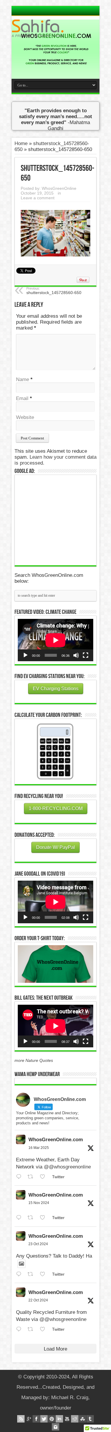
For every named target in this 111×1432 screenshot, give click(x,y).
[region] (55, 964)
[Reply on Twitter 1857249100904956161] (20, 1218)
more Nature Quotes (34, 1060)
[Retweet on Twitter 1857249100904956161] (32, 1218)
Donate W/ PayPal (55, 847)
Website (25, 417)
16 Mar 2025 (38, 1148)
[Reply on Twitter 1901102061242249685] (20, 1177)
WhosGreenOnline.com (55, 1139)
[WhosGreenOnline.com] (55, 28)
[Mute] (76, 655)
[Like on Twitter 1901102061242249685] (44, 1177)
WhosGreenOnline (59, 188)
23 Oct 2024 (38, 1244)
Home (21, 143)
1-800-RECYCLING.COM (56, 808)
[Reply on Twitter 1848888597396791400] (20, 1274)
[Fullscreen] (86, 655)
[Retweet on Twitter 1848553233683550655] (32, 1329)
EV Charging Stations (55, 688)
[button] (55, 964)
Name (22, 379)
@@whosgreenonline (67, 1167)
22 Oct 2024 (38, 1300)
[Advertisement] (62, 519)
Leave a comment (37, 197)
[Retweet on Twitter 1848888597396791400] (32, 1274)
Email (22, 398)
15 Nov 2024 (38, 1203)
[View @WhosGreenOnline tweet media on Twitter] (21, 1264)
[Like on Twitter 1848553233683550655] (44, 1329)
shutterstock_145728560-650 (53, 291)
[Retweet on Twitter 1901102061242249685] (32, 1177)
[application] (55, 640)
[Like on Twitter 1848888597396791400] (44, 1274)
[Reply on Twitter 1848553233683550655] (20, 1329)
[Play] (25, 655)
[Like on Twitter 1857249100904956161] (44, 1218)
